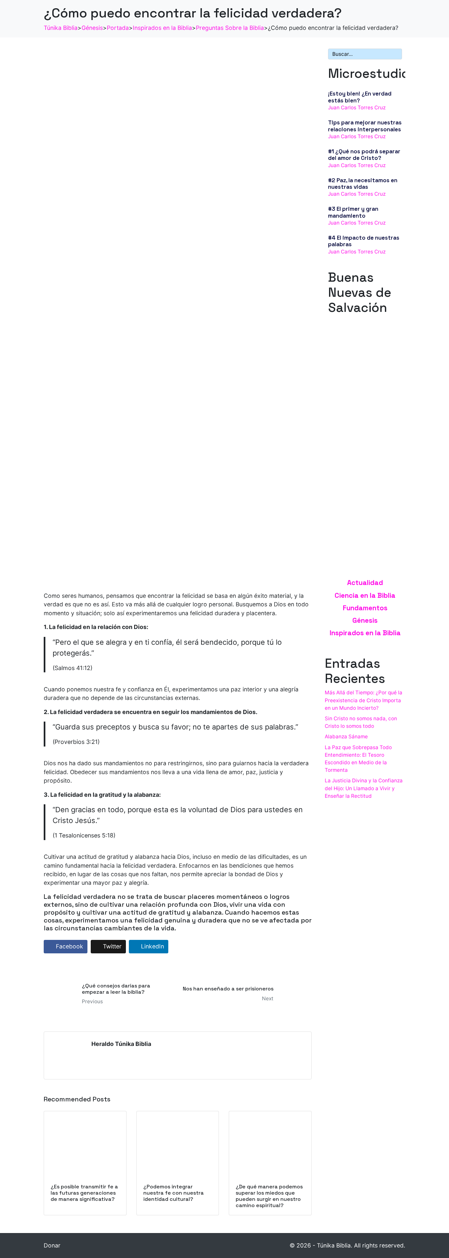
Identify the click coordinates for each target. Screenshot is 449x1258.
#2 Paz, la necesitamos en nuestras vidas (362, 183)
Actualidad (365, 582)
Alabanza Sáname (346, 736)
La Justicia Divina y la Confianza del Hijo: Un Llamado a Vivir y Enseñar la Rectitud (364, 788)
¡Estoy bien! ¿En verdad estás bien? (359, 97)
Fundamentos (365, 608)
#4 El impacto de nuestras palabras (363, 241)
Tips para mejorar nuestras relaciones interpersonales (365, 126)
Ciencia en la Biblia (365, 595)
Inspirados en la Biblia (365, 633)
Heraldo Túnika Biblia (121, 1043)
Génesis (365, 620)
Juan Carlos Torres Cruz (357, 107)
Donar (52, 1245)
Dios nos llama (347, 380)
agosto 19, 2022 (347, 388)
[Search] (396, 54)
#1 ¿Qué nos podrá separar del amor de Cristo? (364, 155)
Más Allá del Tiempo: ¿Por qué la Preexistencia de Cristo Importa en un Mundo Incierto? (363, 700)
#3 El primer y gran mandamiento (353, 212)
